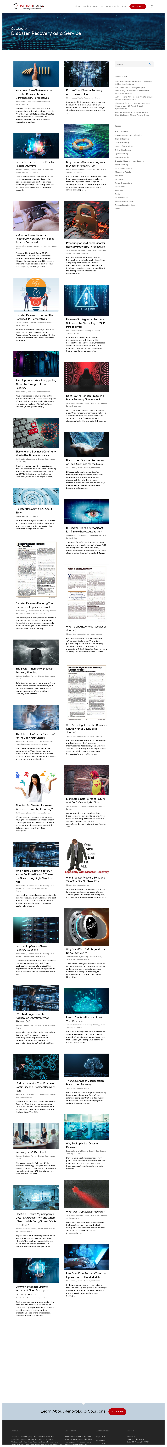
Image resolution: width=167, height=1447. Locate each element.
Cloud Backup (21, 246)
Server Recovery (34, 1442)
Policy (24, 462)
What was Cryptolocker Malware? (85, 1211)
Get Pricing (117, 1412)
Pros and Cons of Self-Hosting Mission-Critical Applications (133, 82)
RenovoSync (100, 1440)
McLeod (53, 246)
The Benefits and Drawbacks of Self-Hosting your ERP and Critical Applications (132, 106)
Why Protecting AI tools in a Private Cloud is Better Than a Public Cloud (132, 113)
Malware (75, 1218)
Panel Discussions (123, 183)
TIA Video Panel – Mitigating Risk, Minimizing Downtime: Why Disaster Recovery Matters (132, 90)
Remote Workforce (124, 201)
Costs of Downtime (45, 170)
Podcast (119, 190)
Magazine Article (22, 104)
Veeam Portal (101, 1444)
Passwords (120, 186)
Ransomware (77, 406)
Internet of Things (123, 168)
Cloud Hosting (71, 98)
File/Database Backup (19, 1442)
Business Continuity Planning (88, 169)
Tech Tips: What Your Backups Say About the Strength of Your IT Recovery (36, 384)
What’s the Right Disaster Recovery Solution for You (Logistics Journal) (86, 729)
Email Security (121, 164)
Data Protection (85, 250)
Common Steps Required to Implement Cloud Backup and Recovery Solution (33, 1290)
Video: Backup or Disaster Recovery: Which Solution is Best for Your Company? (35, 239)
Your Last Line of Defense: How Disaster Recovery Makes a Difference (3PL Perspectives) (34, 94)
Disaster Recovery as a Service (38, 102)
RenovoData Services (125, 205)
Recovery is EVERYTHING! (31, 1152)
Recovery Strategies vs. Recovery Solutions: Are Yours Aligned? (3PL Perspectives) (86, 323)
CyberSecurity (71, 403)
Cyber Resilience (72, 250)
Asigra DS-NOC (101, 1436)
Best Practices (21, 102)
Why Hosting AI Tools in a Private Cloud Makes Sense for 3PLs (134, 98)
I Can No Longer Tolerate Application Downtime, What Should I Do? (32, 1018)
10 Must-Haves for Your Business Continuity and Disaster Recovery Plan (35, 1087)
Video (18, 249)
